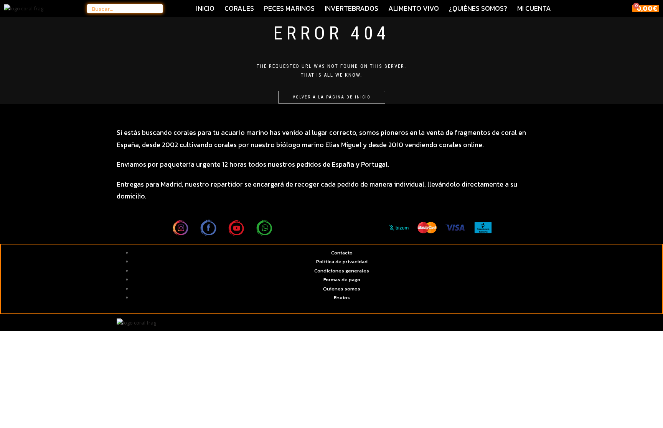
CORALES (239, 8)
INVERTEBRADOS (351, 8)
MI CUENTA (534, 8)
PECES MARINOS (289, 8)
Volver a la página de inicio (332, 97)
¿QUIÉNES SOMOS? (478, 8)
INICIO (205, 8)
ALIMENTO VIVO (413, 8)
